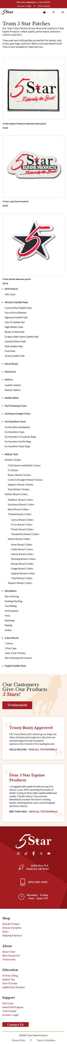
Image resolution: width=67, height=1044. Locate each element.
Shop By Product (11, 923)
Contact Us (15, 1024)
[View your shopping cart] (44, 12)
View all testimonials (43, 811)
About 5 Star (8, 951)
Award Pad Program (12, 1007)
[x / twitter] (41, 854)
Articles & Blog (10, 975)
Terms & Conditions (46, 1040)
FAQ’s (5, 931)
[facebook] (33, 854)
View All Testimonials (42, 749)
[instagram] (18, 854)
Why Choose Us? (11, 955)
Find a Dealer (44, 6)
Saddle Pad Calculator (13, 987)
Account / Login (24, 6)
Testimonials (17, 705)
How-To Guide (9, 983)
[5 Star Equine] (7, 12)
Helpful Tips (8, 979)
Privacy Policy (18, 1040)
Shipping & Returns (12, 935)
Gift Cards (7, 1003)
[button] (53, 12)
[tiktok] (26, 854)
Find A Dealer (9, 1011)
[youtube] (48, 854)
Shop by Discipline (11, 927)
